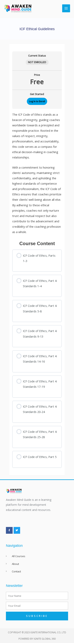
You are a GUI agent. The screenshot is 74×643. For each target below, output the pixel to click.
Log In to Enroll (37, 101)
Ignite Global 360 (45, 638)
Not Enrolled (37, 62)
